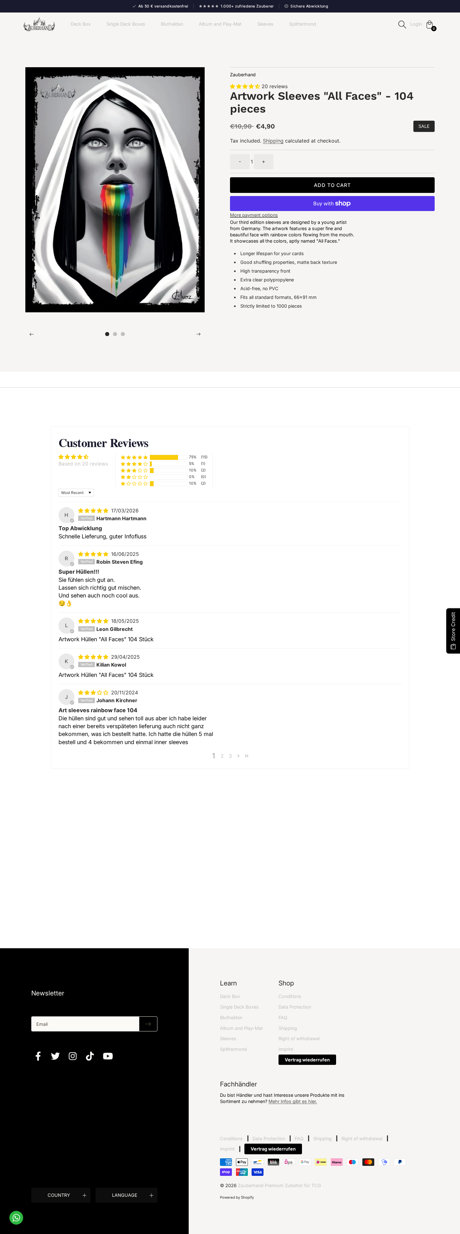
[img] (94, 510)
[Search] (402, 24)
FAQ (283, 1017)
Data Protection (295, 1007)
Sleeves (265, 24)
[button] (107, 334)
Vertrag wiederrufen (307, 1059)
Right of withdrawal (299, 1038)
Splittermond (302, 24)
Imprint (286, 1049)
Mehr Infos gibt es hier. (292, 1101)
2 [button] (222, 756)
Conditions (290, 996)
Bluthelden (172, 24)
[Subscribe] (148, 1023)
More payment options (254, 215)
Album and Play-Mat (220, 24)
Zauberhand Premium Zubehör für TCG (279, 1185)
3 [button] (230, 756)
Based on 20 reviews (83, 464)
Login (416, 24)
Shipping (273, 141)
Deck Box (81, 24)
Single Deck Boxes (125, 24)
